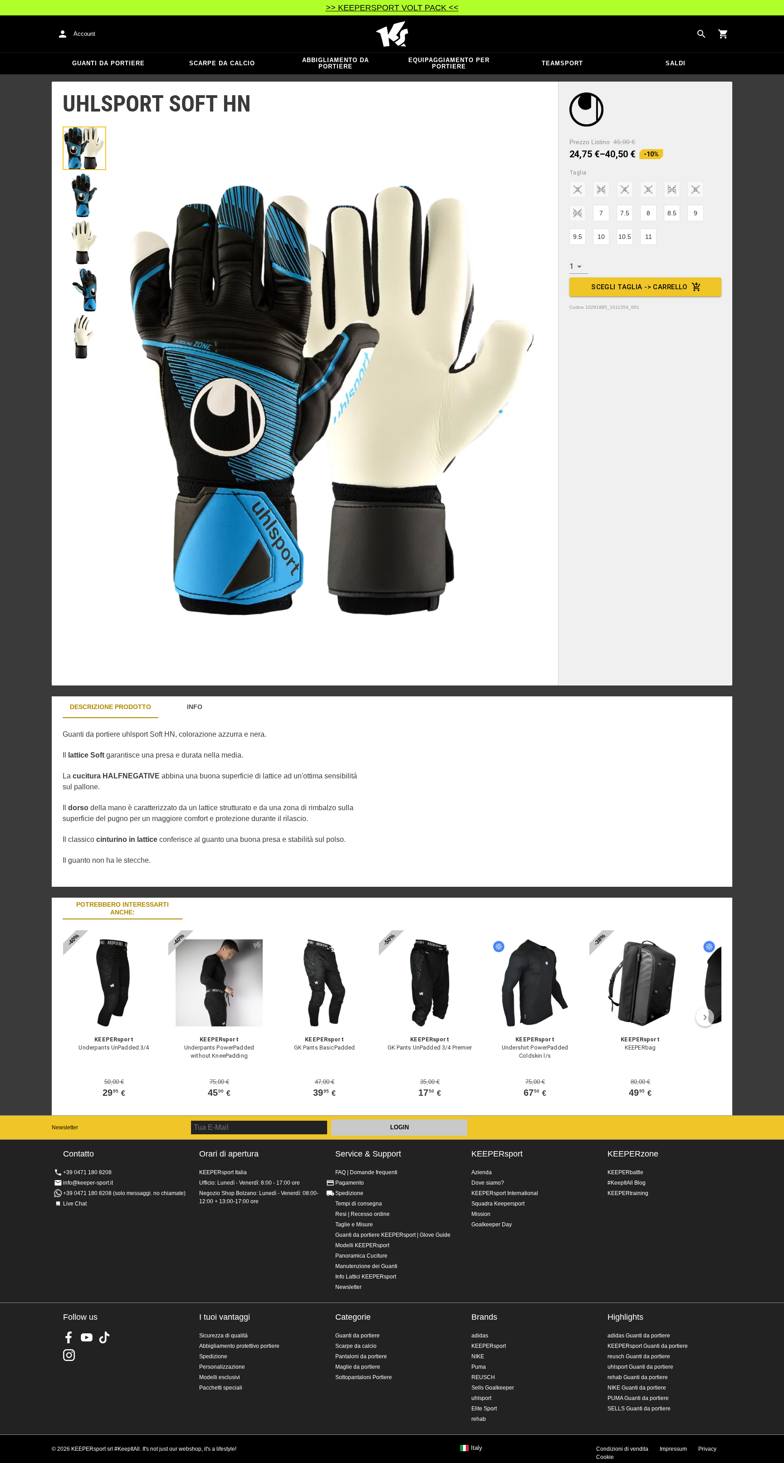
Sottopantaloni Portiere (363, 1377)
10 (601, 236)
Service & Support (368, 1153)
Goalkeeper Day (491, 1224)
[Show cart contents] (723, 34)
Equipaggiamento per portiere (449, 63)
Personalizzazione (222, 1367)
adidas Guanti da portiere (639, 1335)
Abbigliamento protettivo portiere (239, 1346)
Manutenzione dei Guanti (366, 1266)
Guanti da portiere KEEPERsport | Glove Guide (393, 1235)
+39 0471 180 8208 (87, 1172)
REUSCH (483, 1377)
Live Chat (75, 1204)
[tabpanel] (210, 802)
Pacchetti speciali (220, 1388)
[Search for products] (701, 34)
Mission (480, 1214)
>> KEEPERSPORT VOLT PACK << (392, 7)
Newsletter (65, 1127)
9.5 (577, 236)
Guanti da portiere (108, 63)
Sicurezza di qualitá (223, 1335)
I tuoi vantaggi (224, 1317)
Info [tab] (194, 706)
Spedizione (349, 1193)
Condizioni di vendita (622, 1449)
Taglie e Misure (354, 1224)
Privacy (707, 1449)
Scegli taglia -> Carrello (639, 287)
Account (84, 33)
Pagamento (349, 1183)
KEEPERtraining (628, 1193)
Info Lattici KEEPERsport (365, 1276)
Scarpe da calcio (222, 63)
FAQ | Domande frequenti (366, 1172)
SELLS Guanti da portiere (639, 1408)
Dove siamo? (487, 1183)
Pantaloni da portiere (361, 1356)
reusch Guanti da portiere (639, 1356)
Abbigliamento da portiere (335, 63)
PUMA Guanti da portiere (638, 1398)
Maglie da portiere (357, 1367)
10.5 (624, 236)
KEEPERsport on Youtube (87, 1337)
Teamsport (562, 63)
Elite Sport (484, 1408)
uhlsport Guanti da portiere (640, 1367)
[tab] (84, 148)
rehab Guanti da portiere (638, 1377)
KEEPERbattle (625, 1172)
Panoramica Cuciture (361, 1256)
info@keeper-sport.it (88, 1183)
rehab (478, 1419)
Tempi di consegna (358, 1204)
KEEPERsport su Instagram (69, 1355)
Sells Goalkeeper (492, 1388)
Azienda (481, 1172)
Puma (478, 1367)
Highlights (625, 1317)
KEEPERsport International (504, 1193)
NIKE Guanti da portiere (637, 1388)
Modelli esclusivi (219, 1377)
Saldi (676, 63)
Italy (476, 1448)
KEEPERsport (497, 1153)
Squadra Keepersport (497, 1204)
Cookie (605, 1457)
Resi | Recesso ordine (362, 1214)
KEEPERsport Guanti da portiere (648, 1346)
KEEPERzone (633, 1153)
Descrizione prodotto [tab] (110, 706)
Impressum (673, 1449)
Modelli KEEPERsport (362, 1245)
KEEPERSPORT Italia (392, 34)
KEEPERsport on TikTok (104, 1337)
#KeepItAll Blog (627, 1183)
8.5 (671, 213)
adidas (479, 1335)
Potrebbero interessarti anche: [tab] (122, 908)
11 (648, 236)
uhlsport (481, 1398)
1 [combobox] (571, 266)
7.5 (624, 213)
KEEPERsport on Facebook (69, 1337)
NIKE (477, 1356)
